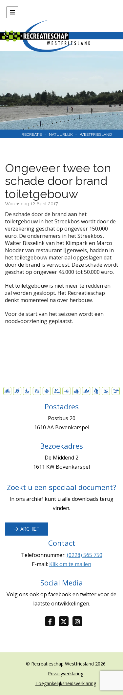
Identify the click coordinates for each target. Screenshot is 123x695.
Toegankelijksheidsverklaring (65, 683)
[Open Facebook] (52, 621)
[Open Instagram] (79, 621)
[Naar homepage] (61, 35)
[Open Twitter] (65, 621)
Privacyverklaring (65, 673)
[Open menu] (12, 12)
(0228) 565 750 (84, 555)
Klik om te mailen (70, 564)
